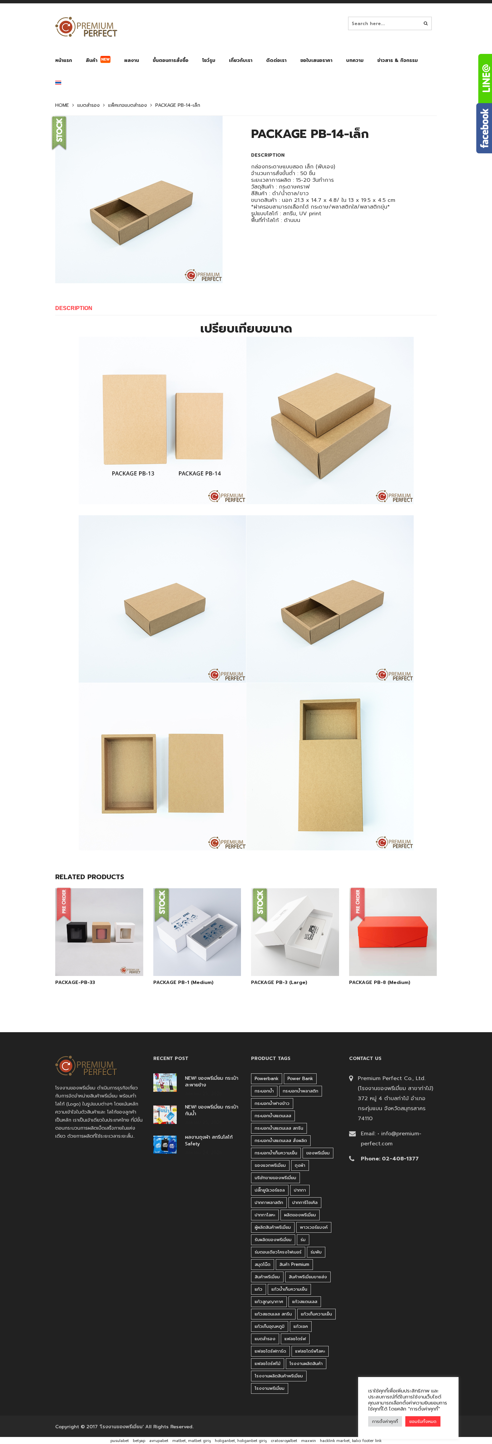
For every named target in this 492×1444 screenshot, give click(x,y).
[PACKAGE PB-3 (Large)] (287, 959)
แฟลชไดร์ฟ (295, 1339)
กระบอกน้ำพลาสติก (300, 1091)
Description (73, 308)
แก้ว (258, 1289)
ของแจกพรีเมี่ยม (270, 1165)
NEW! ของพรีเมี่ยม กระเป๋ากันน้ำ (211, 1110)
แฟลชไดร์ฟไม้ (267, 1363)
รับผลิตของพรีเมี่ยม (273, 1239)
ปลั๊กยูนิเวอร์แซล (270, 1190)
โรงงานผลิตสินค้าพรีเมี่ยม (279, 1376)
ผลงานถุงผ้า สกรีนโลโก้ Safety (209, 1140)
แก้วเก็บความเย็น (316, 1314)
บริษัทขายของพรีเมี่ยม (275, 1177)
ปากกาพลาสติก (269, 1202)
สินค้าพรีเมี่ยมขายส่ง (308, 1277)
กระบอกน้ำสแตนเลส (273, 1116)
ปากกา (300, 1190)
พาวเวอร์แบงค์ (314, 1227)
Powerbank (266, 1078)
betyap (139, 1441)
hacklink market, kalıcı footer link (351, 1441)
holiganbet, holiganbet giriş (241, 1441)
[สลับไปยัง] (58, 84)
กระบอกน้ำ (264, 1091)
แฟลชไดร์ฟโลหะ (310, 1351)
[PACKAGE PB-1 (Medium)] (189, 959)
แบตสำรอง (88, 105)
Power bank (300, 1078)
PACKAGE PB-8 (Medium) (379, 982)
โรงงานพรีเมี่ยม (269, 1388)
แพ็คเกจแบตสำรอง (127, 105)
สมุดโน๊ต (262, 1264)
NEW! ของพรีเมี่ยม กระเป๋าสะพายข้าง (211, 1081)
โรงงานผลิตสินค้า (306, 1363)
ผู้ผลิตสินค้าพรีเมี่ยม (273, 1227)
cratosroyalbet (284, 1441)
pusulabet (119, 1441)
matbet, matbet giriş (191, 1441)
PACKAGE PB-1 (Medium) (183, 982)
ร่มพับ (316, 1252)
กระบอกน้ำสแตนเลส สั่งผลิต (281, 1140)
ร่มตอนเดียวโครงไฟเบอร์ (278, 1252)
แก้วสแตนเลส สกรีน (273, 1314)
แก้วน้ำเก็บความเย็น (289, 1289)
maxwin (308, 1441)
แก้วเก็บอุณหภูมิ (269, 1326)
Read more (108, 959)
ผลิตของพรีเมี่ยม (300, 1215)
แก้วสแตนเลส (304, 1301)
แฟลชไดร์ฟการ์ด (270, 1351)
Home (62, 105)
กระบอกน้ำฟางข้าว (272, 1103)
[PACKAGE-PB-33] (91, 959)
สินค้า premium (294, 1264)
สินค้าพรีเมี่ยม (267, 1277)
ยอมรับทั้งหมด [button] (422, 1421)
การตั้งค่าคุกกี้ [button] (385, 1421)
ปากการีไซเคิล (305, 1202)
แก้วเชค (301, 1326)
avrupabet (158, 1441)
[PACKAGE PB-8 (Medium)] (385, 959)
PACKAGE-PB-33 (75, 982)
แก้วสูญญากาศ (269, 1301)
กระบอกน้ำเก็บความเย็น (276, 1153)
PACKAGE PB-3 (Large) (279, 982)
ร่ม (303, 1239)
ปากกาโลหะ (265, 1215)
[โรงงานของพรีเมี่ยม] (86, 27)
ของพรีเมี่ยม (318, 1153)
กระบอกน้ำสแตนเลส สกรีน (279, 1128)
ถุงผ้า (300, 1165)
